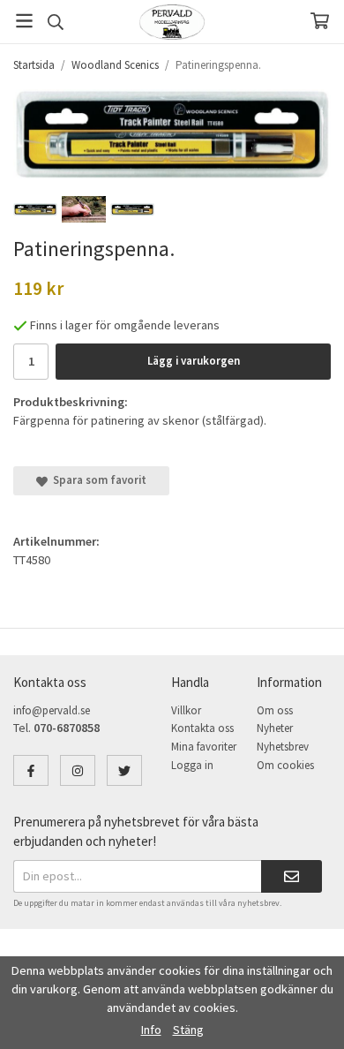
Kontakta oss (202, 728)
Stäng (188, 1030)
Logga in (192, 765)
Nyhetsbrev (283, 746)
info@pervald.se (51, 710)
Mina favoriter (203, 746)
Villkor (186, 710)
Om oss (275, 710)
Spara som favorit (97, 479)
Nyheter (275, 728)
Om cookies (285, 765)
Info (151, 1030)
